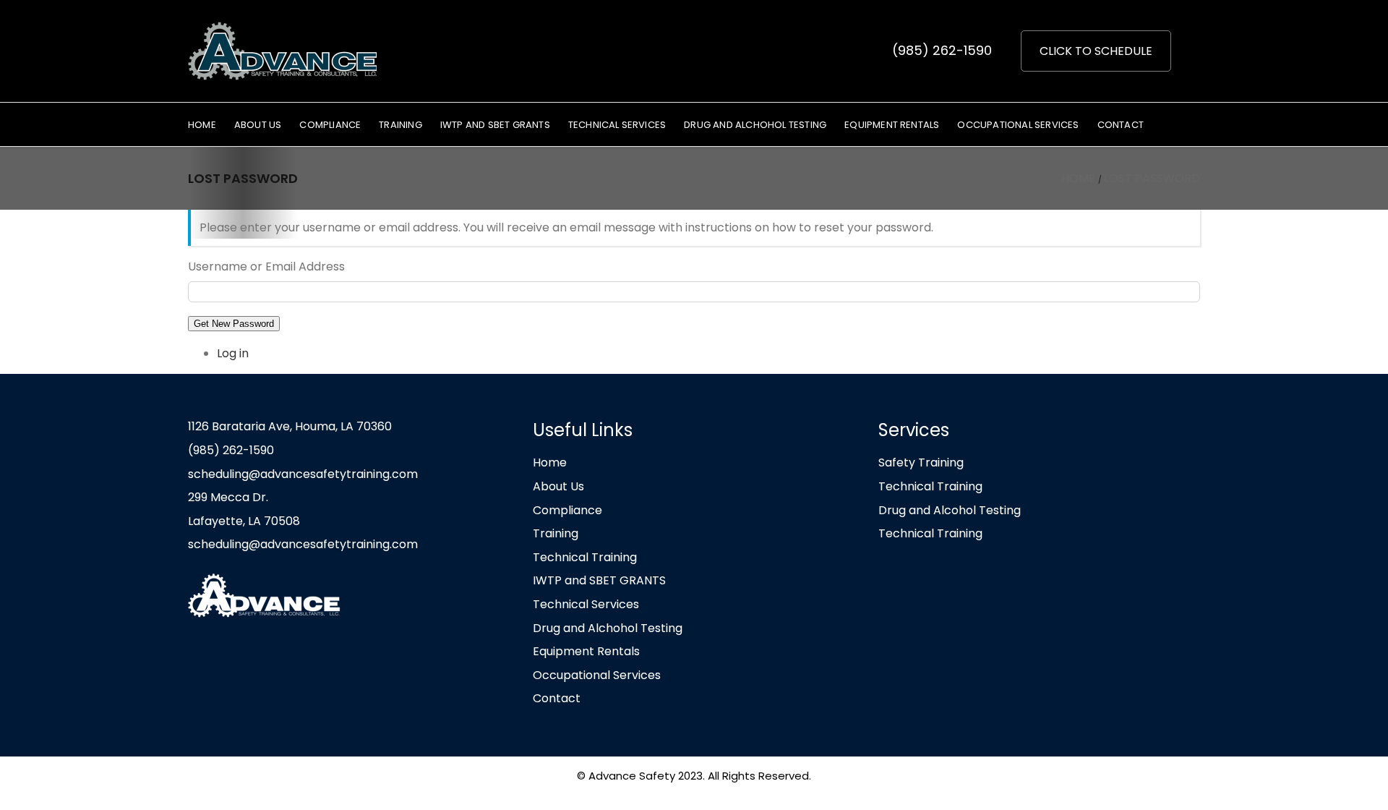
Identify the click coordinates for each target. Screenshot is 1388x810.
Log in (233, 353)
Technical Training (585, 557)
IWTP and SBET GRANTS (599, 580)
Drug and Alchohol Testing (607, 628)
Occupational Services (597, 675)
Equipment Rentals (586, 651)
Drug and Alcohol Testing (949, 510)
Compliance (567, 510)
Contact (557, 698)
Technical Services (586, 604)
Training (555, 533)
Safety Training (921, 462)
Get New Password (234, 323)
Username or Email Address (266, 266)
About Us (558, 486)
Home (550, 462)
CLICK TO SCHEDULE (1096, 51)
